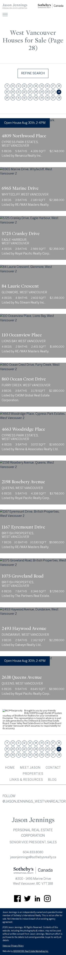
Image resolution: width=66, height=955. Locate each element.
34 (36, 98)
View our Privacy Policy (13, 946)
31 (19, 98)
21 (19, 92)
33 (30, 98)
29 (7, 98)
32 (24, 98)
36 (47, 98)
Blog (52, 780)
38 (59, 98)
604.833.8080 (33, 852)
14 (36, 86)
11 (18, 86)
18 (59, 86)
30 (13, 98)
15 (42, 86)
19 (7, 92)
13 (30, 86)
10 (13, 86)
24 (36, 92)
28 (59, 92)
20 (13, 92)
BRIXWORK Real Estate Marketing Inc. (31, 951)
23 (30, 92)
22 (24, 92)
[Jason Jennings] (15, 8)
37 (53, 98)
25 (41, 92)
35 (41, 98)
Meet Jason (30, 767)
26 (47, 92)
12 (24, 86)
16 (47, 86)
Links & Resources (26, 780)
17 (53, 86)
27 (53, 92)
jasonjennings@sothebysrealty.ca (33, 857)
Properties (33, 774)
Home (10, 767)
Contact (53, 767)
